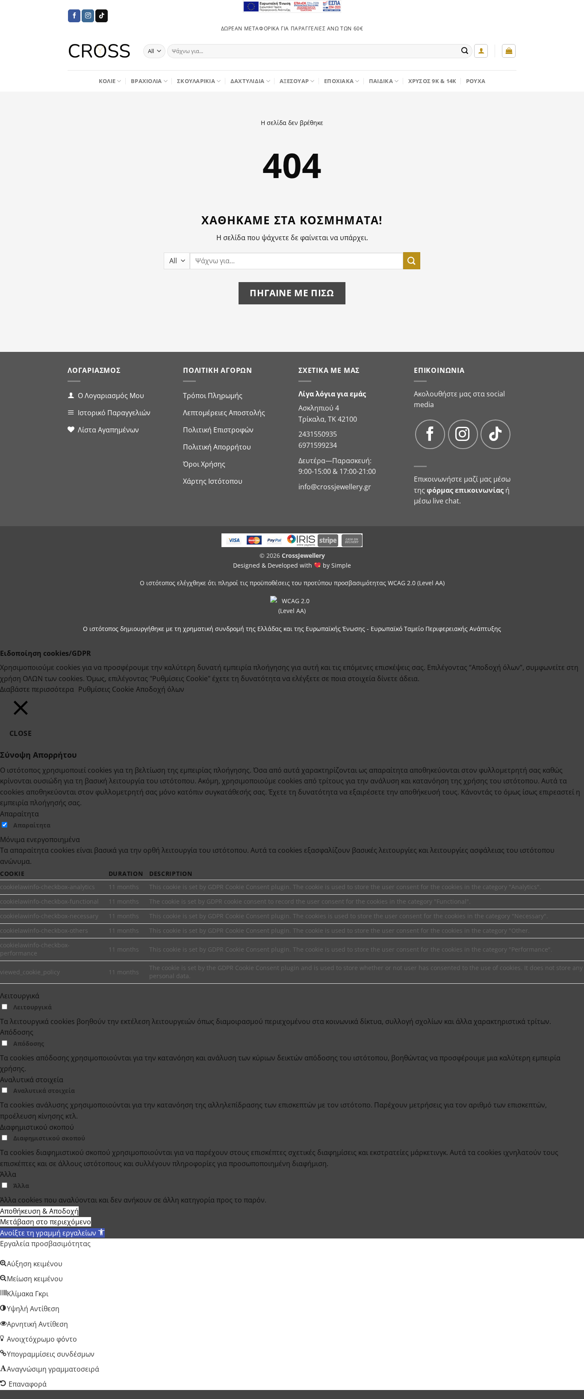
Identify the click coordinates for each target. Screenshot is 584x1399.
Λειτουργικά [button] (19, 995)
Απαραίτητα (31, 825)
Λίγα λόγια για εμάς (332, 394)
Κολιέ (107, 81)
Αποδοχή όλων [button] (160, 689)
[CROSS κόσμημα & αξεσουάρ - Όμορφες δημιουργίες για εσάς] (99, 51)
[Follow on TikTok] (101, 15)
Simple (341, 565)
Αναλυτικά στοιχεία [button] (31, 1079)
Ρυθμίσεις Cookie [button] (106, 689)
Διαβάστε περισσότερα (37, 689)
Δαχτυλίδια (247, 81)
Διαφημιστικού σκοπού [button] (37, 1127)
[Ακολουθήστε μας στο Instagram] (88, 15)
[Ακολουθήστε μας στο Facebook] (74, 15)
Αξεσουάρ (294, 81)
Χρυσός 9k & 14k (432, 81)
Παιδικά (381, 81)
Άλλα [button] (8, 1174)
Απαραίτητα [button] (19, 814)
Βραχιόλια (146, 81)
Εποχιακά (339, 81)
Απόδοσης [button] (16, 1032)
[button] (481, 51)
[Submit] (464, 51)
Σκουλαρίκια (196, 81)
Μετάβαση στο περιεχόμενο (45, 1221)
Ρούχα (475, 81)
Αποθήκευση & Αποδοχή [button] (39, 1211)
